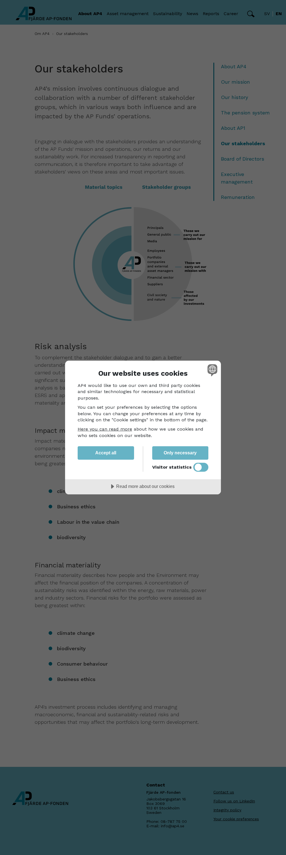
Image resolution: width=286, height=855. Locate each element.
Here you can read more (105, 429)
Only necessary (180, 452)
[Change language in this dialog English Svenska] (211, 370)
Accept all (105, 452)
